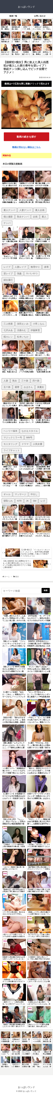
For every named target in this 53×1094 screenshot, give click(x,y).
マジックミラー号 (13, 437)
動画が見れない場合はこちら (26, 147)
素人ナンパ (9, 210)
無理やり (35, 267)
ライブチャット (12, 450)
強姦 (19, 273)
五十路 (7, 387)
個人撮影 (8, 216)
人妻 (6, 380)
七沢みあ (8, 330)
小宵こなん (38, 323)
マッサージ (20, 494)
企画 (35, 216)
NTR (19, 500)
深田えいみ (23, 323)
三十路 (24, 380)
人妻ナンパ (25, 210)
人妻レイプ (20, 267)
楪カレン (8, 336)
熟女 (14, 380)
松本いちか (23, 336)
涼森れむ (21, 330)
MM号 (29, 437)
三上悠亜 (8, 323)
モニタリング (10, 444)
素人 (44, 216)
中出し (34, 494)
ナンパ (7, 223)
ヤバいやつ (32, 273)
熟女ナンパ (23, 216)
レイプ (7, 267)
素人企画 (39, 210)
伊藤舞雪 (35, 330)
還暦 (17, 387)
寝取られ (8, 500)
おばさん (28, 387)
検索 (46, 590)
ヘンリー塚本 (10, 431)
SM (34, 500)
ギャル (7, 494)
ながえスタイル (30, 431)
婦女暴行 (8, 280)
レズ (42, 500)
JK (27, 500)
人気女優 (37, 444)
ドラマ (25, 444)
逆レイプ (8, 273)
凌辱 (46, 267)
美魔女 (40, 387)
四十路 (35, 380)
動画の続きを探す (26, 136)
